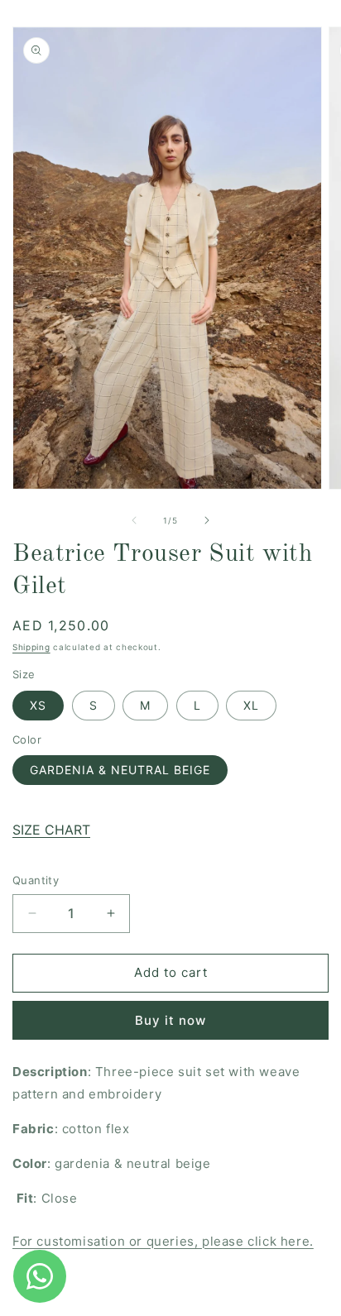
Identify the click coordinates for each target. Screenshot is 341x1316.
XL (251, 705)
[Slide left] (134, 520)
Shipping (31, 647)
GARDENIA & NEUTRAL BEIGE (120, 770)
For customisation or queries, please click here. (163, 1241)
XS (38, 705)
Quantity (35, 880)
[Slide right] (207, 520)
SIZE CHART (51, 829)
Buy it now (170, 1020)
